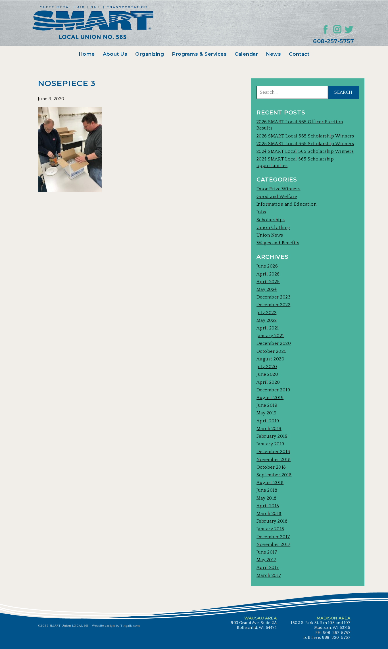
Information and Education (286, 204)
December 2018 (273, 451)
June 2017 (266, 552)
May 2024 (266, 289)
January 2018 (270, 528)
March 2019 (268, 428)
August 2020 (270, 359)
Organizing (149, 54)
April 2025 (268, 281)
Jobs (261, 211)
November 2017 (273, 544)
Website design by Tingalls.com (116, 625)
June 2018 (266, 490)
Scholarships (270, 219)
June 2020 (267, 374)
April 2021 (267, 328)
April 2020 (268, 382)
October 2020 (271, 351)
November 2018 (273, 459)
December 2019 (273, 390)
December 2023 (273, 297)
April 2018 (267, 505)
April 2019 (267, 420)
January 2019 (270, 443)
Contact (299, 54)
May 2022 (266, 320)
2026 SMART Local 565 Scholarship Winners (305, 136)
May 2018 (266, 498)
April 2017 (267, 567)
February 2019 (271, 436)
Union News (269, 235)
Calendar (246, 54)
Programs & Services (199, 54)
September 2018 (274, 474)
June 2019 (266, 405)
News (273, 54)
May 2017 (266, 559)
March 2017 (268, 575)
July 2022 (266, 312)
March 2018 (268, 513)
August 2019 (269, 397)
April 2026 (268, 274)
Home (87, 54)
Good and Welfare (276, 196)
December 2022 (273, 304)
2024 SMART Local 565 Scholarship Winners (305, 151)
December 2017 (273, 536)
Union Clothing (273, 227)
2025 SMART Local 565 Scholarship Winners (305, 143)
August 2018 (269, 482)
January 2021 (270, 335)
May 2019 (266, 413)
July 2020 (266, 366)
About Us (115, 54)
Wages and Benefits (277, 242)
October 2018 (271, 467)
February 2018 (271, 521)
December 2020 (273, 343)
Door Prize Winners (278, 188)
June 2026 (267, 266)
